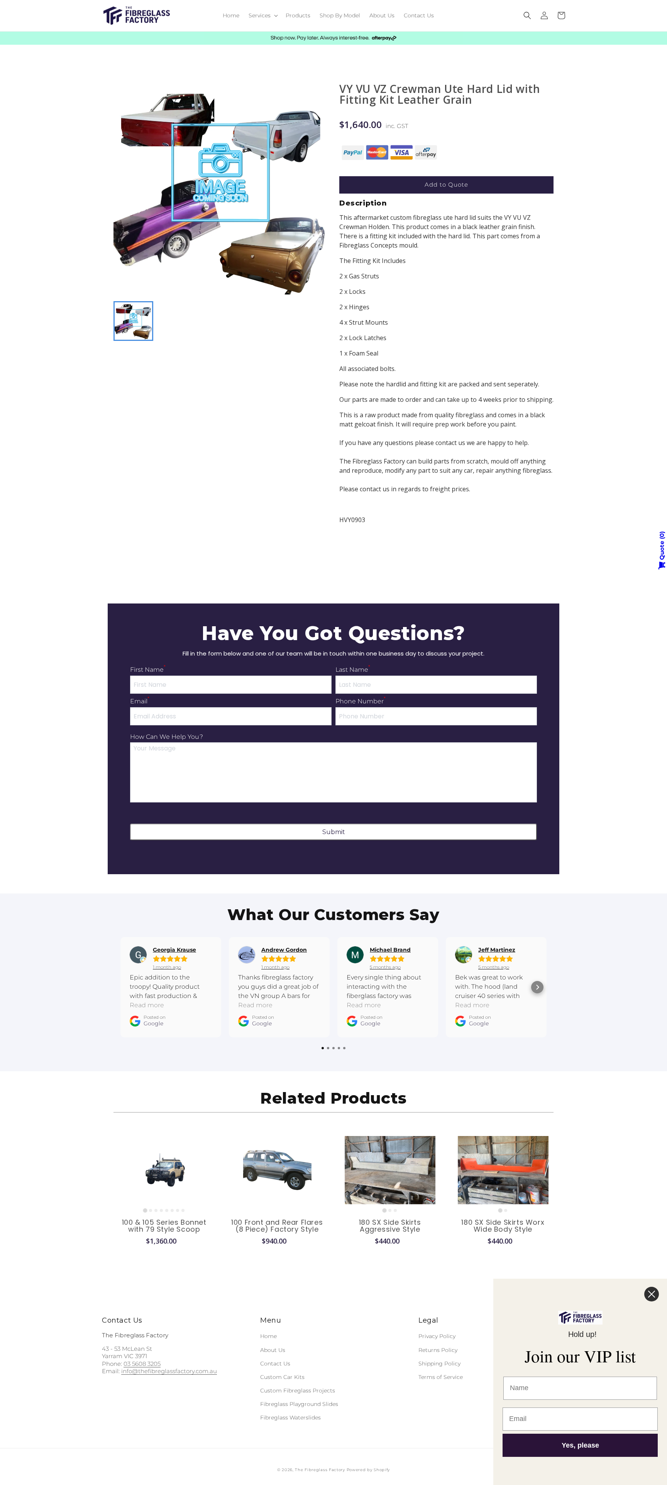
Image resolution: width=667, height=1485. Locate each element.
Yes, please (580, 1445)
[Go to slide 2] (150, 1210)
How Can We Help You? (166, 736)
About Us (272, 1350)
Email (139, 701)
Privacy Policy (436, 1336)
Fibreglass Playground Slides (299, 1404)
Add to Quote (446, 184)
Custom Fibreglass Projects (297, 1390)
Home (268, 1336)
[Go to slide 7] (177, 1210)
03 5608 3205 (142, 1363)
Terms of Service (440, 1377)
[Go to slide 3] (155, 1210)
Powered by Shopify (368, 1469)
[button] (262, 15)
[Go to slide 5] (166, 1210)
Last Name (352, 669)
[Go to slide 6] (172, 1210)
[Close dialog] (651, 1294)
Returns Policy (437, 1350)
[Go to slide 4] (161, 1210)
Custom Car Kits (282, 1377)
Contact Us (275, 1363)
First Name (148, 669)
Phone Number (360, 701)
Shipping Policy (439, 1363)
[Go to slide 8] (183, 1210)
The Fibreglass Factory (320, 1469)
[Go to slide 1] (145, 1210)
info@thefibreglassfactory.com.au (169, 1371)
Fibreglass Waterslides (290, 1417)
